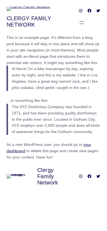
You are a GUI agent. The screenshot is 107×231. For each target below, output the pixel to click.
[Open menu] (81, 22)
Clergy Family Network (29, 21)
